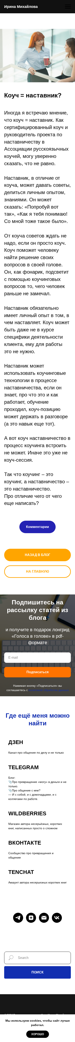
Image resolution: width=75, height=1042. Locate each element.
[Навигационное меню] (68, 7)
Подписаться (37, 672)
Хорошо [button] (37, 1034)
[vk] (57, 918)
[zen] (31, 918)
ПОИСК (37, 972)
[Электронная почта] (44, 918)
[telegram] (18, 918)
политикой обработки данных (49, 690)
